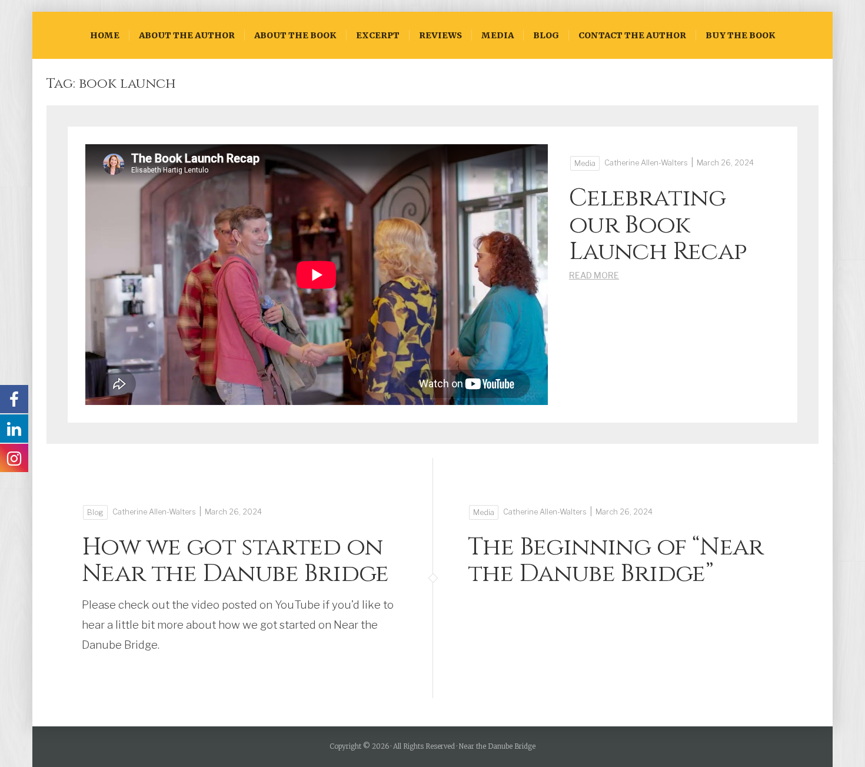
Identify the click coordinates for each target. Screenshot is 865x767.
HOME (104, 35)
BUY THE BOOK (741, 35)
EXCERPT (378, 35)
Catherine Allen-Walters (646, 162)
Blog (546, 35)
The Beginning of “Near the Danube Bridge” (616, 560)
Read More (594, 275)
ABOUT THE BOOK (295, 35)
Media (497, 35)
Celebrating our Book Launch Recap (658, 225)
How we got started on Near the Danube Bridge (235, 560)
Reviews (440, 35)
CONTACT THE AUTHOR (632, 35)
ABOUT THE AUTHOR (187, 35)
